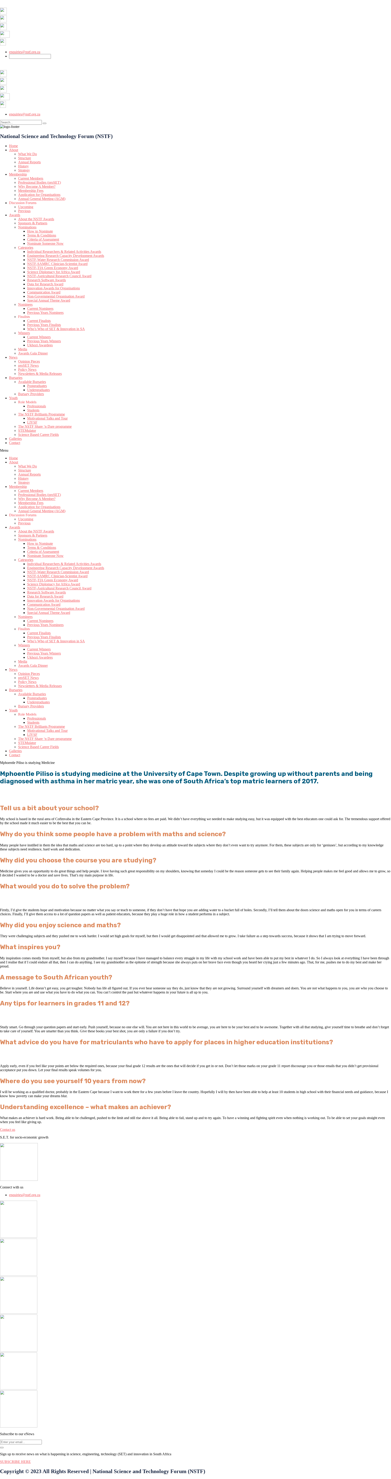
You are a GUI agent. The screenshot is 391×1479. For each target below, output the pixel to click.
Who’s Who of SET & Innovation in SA (56, 329)
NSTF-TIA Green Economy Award (52, 268)
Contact (14, 443)
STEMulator (27, 430)
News (13, 357)
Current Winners (39, 337)
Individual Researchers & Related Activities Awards (64, 252)
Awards (14, 215)
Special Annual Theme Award (48, 300)
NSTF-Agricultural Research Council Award (59, 276)
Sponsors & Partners (32, 223)
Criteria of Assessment (43, 239)
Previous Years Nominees (45, 313)
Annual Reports (29, 162)
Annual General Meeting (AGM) (41, 199)
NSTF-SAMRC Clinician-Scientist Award (57, 264)
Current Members (30, 178)
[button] (195, 450)
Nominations (27, 227)
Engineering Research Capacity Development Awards (65, 256)
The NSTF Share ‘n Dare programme (45, 426)
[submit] (2, 1447)
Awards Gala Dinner (33, 353)
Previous (24, 211)
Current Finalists (39, 321)
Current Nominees (40, 308)
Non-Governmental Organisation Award (56, 296)
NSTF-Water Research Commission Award (58, 260)
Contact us (7, 1130)
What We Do (27, 154)
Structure (24, 158)
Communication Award (43, 292)
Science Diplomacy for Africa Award (53, 272)
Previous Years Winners (44, 341)
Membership (18, 174)
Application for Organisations (39, 195)
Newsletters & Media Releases (40, 374)
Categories (25, 247)
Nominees (25, 304)
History (23, 166)
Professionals (36, 406)
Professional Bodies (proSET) (39, 182)
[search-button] (44, 123)
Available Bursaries (32, 382)
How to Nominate (40, 231)
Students (33, 410)
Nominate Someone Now (45, 243)
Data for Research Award (45, 284)
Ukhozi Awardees (40, 345)
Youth (13, 398)
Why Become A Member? (36, 186)
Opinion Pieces (29, 361)
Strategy (24, 170)
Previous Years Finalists (44, 325)
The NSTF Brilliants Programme (41, 414)
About (13, 150)
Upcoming (25, 207)
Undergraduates (38, 390)
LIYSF (32, 422)
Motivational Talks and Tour (47, 418)
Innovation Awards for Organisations (53, 288)
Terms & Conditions (41, 235)
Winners (24, 333)
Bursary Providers (31, 394)
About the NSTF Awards (36, 219)
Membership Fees (30, 191)
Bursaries (15, 378)
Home (13, 146)
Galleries (15, 439)
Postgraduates (37, 386)
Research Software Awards (46, 280)
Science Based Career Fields (38, 435)
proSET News (28, 365)
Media (22, 349)
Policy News (27, 369)
